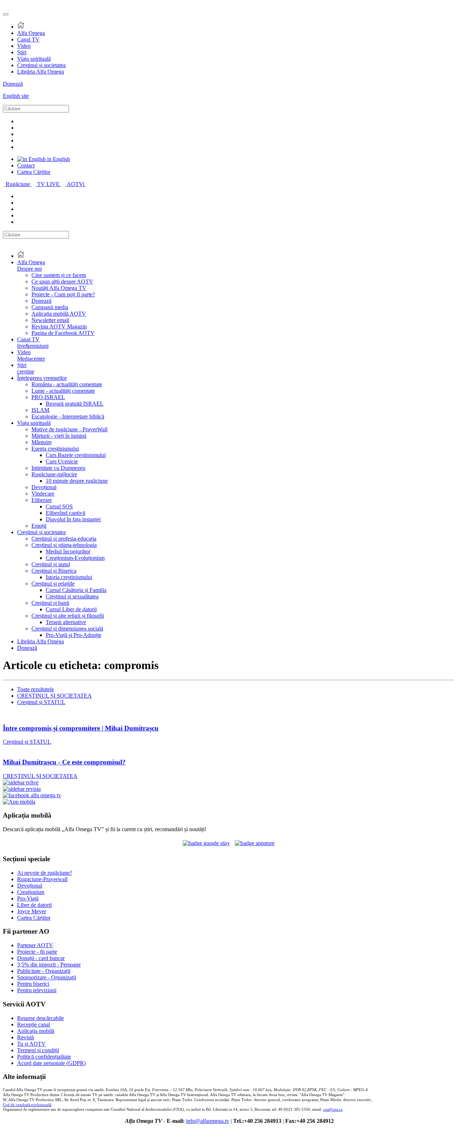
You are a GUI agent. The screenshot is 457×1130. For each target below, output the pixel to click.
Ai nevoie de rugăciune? (44, 873)
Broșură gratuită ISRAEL (75, 404)
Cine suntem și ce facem (58, 275)
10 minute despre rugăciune (77, 481)
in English (58, 159)
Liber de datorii (34, 905)
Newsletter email (50, 320)
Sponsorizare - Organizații (46, 977)
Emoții (38, 526)
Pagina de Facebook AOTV (63, 333)
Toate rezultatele (35, 689)
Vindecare (42, 494)
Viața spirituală (34, 59)
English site (16, 96)
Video (24, 46)
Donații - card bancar (41, 958)
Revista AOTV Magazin (59, 326)
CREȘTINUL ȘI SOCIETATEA (54, 696)
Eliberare (41, 500)
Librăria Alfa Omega (40, 72)
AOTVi (76, 184)
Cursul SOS (59, 506)
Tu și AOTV (31, 1044)
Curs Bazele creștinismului (76, 455)
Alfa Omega (31, 33)
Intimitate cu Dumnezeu (58, 468)
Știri (21, 52)
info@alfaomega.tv (207, 1121)
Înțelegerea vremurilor (42, 378)
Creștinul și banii (50, 603)
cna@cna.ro (333, 1109)
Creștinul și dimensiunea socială (67, 629)
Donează (13, 84)
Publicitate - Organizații (43, 971)
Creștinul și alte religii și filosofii (67, 616)
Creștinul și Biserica (53, 571)
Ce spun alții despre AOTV (62, 281)
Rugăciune (18, 184)
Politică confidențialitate (44, 1057)
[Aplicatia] (206, 843)
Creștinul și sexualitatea (72, 596)
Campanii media (49, 307)
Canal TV (28, 39)
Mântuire (41, 442)
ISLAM (40, 410)
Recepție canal (33, 1024)
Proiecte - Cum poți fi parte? (63, 294)
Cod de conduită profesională (27, 1105)
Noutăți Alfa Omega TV (58, 288)
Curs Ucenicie (62, 461)
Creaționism (30, 892)
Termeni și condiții (38, 1050)
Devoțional (43, 487)
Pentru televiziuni (36, 990)
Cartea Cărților (33, 172)
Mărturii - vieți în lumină (58, 436)
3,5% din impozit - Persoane (49, 964)
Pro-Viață (28, 898)
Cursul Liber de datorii (71, 609)
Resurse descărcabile (40, 1018)
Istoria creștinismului (69, 577)
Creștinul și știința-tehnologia (64, 545)
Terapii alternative (66, 622)
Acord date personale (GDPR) (51, 1063)
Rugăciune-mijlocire (54, 474)
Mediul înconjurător (68, 551)
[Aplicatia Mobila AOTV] (254, 843)
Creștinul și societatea (41, 65)
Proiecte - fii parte (37, 952)
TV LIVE (49, 184)
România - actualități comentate (66, 384)
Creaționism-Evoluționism (75, 558)
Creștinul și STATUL (41, 702)
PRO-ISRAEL (48, 397)
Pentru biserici (33, 984)
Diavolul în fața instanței (73, 519)
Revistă (25, 1037)
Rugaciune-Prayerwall (42, 879)
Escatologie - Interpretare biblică (67, 416)
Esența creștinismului (55, 449)
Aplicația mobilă (35, 1031)
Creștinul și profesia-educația (63, 539)
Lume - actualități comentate (63, 391)
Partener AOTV (35, 945)
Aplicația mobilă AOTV (58, 314)
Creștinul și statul (50, 564)
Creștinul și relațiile (53, 584)
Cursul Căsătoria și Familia (76, 590)
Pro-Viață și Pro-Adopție (73, 635)
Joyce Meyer (31, 911)
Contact (26, 165)
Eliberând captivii (65, 513)
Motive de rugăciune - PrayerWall (69, 429)
